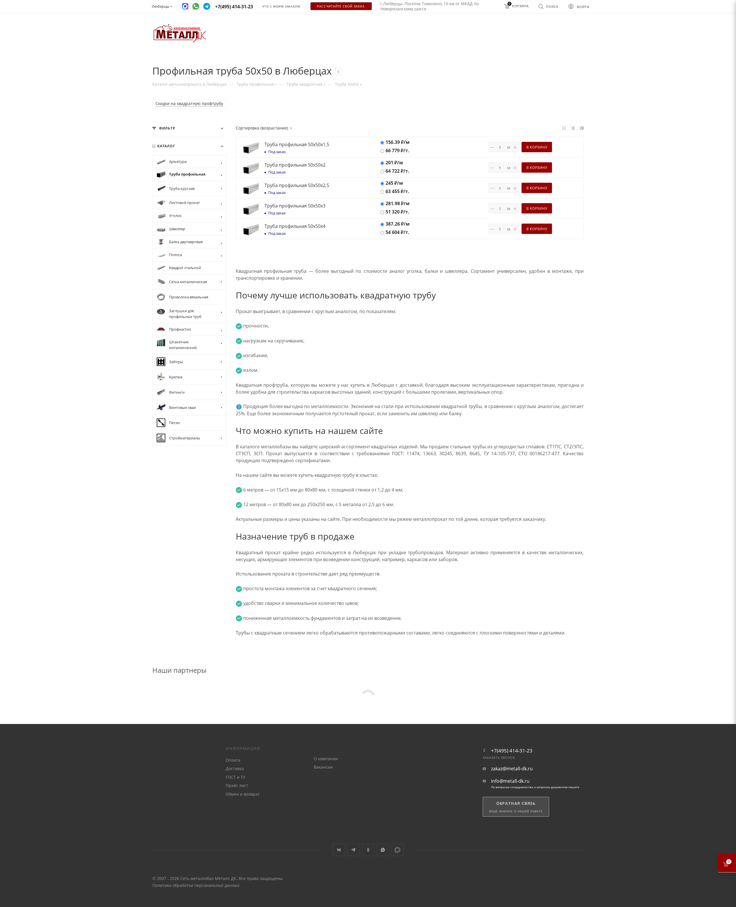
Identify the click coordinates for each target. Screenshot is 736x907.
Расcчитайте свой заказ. (341, 6)
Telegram (353, 850)
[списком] (573, 127)
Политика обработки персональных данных (195, 885)
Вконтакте (339, 850)
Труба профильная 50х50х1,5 (296, 144)
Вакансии (323, 767)
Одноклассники (368, 850)
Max (397, 850)
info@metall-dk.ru (510, 781)
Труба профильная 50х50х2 (294, 165)
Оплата (233, 760)
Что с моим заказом (281, 6)
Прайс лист (237, 785)
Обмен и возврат (243, 794)
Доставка (235, 768)
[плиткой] (564, 127)
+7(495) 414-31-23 (511, 750)
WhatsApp (383, 850)
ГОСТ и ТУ (236, 777)
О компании (326, 758)
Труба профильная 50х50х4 (294, 226)
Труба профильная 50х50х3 (294, 206)
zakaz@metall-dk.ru (512, 769)
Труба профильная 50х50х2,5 (296, 185)
